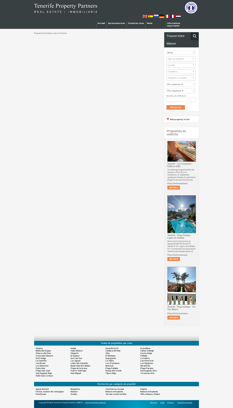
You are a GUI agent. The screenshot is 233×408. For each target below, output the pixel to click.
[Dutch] (178, 17)
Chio (107, 353)
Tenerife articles (184, 403)
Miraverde (145, 366)
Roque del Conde (113, 370)
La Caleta (144, 358)
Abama (39, 348)
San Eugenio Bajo (44, 373)
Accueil (101, 23)
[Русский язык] (156, 17)
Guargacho (110, 358)
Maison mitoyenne (114, 391)
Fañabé (143, 356)
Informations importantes (173, 24)
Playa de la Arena (79, 368)
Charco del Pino (43, 353)
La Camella (41, 360)
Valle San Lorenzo (44, 376)
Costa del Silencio (44, 356)
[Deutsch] (161, 17)
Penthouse (41, 394)
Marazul (109, 366)
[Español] (150, 17)
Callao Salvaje (147, 351)
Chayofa (74, 353)
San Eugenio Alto (148, 370)
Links (162, 403)
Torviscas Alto (147, 373)
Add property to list (180, 119)
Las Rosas (40, 363)
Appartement (42, 389)
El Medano (110, 356)
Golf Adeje (41, 358)
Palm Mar (40, 368)
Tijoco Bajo (110, 373)
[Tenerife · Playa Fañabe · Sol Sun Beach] (181, 304)
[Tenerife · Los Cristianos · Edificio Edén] (181, 161)
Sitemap (153, 403)
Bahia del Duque (43, 351)
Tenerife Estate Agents (95, 403)
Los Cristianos (112, 363)
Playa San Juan (43, 370)
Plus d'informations (177, 183)
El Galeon (75, 356)
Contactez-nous (136, 23)
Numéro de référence (176, 96)
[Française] (172, 17)
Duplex (143, 389)
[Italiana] (167, 17)
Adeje (73, 348)
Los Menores (42, 366)
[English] (145, 17)
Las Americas (147, 360)
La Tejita (109, 360)
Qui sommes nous (116, 23)
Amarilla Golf (111, 348)
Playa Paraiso (146, 368)
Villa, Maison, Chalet (150, 394)
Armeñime (145, 348)
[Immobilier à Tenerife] (65, 14)
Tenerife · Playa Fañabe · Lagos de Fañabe (179, 236)
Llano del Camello (79, 363)
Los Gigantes (146, 363)
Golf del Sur (76, 358)
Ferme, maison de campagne (50, 391)
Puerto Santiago (79, 370)
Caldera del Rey (112, 351)
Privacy (170, 403)
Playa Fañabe (111, 368)
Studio (74, 394)
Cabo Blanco (77, 351)
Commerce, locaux (114, 389)
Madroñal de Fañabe (80, 366)
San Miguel (76, 373)
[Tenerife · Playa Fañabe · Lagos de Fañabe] (181, 232)
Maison (74, 391)
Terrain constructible (115, 394)
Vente (149, 23)
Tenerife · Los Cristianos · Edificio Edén (180, 165)
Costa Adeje (146, 353)
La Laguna (75, 360)
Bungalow (75, 389)
